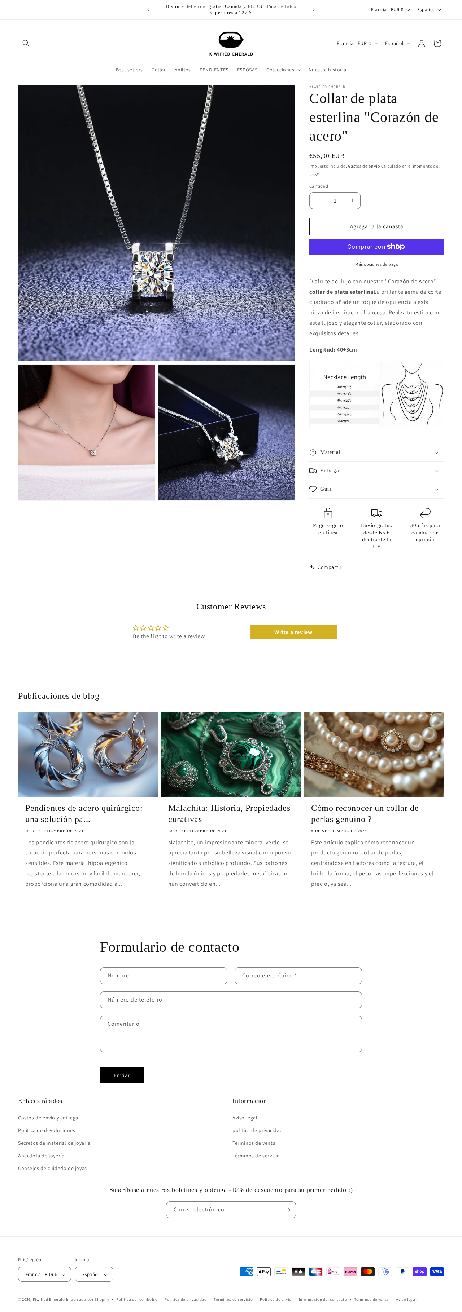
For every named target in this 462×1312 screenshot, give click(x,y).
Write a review (293, 632)
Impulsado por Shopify (87, 1299)
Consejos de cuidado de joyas (52, 1168)
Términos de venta (253, 1143)
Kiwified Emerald (49, 1299)
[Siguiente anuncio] (314, 10)
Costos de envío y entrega (48, 1117)
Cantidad (318, 186)
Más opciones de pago (376, 263)
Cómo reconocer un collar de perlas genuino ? (365, 814)
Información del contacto (323, 1299)
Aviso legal (245, 1117)
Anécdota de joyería (41, 1155)
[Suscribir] (288, 1209)
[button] (26, 43)
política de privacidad (257, 1130)
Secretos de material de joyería (54, 1143)
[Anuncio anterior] (148, 10)
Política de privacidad (185, 1299)
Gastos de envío (364, 166)
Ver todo (231, 929)
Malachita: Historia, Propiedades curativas (229, 814)
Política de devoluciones (46, 1130)
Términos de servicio (256, 1155)
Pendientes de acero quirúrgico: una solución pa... (84, 814)
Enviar (122, 1075)
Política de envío (276, 1299)
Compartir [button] (329, 567)
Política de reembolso (137, 1299)
